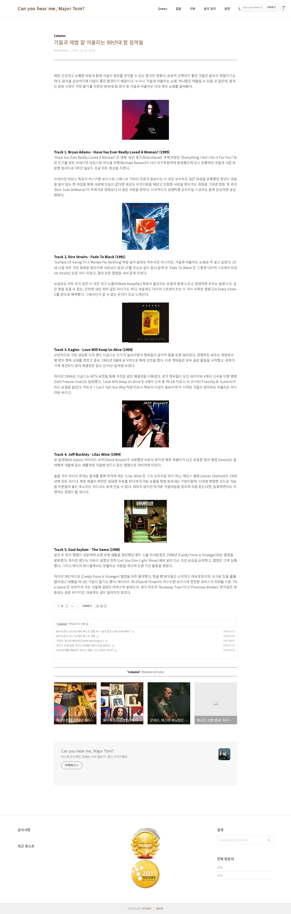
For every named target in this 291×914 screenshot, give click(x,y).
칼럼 (178, 8)
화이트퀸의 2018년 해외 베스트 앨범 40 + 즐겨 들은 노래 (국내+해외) (93, 631)
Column (62, 624)
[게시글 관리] (72, 606)
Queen (162, 8)
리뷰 (192, 8)
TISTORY (146, 908)
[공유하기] (67, 606)
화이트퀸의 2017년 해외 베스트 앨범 (75, 636)
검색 (269, 840)
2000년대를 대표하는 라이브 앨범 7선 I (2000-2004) (84, 650)
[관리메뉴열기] (283, 7)
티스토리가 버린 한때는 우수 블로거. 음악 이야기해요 (94, 756)
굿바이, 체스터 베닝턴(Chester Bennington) (80, 640)
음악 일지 (210, 8)
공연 (227, 8)
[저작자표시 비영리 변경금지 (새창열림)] (101, 606)
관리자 (159, 908)
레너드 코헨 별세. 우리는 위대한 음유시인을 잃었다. (83, 645)
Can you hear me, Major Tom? (51, 9)
